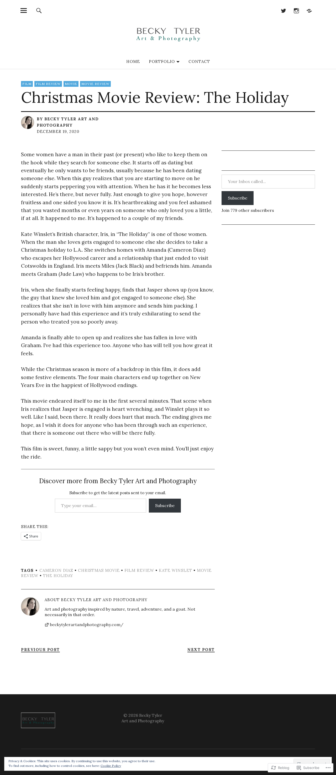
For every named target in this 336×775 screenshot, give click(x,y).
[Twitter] (283, 10)
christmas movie (99, 570)
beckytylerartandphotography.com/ (86, 624)
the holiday (58, 575)
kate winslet (175, 570)
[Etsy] (309, 10)
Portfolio (162, 61)
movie (71, 84)
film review (48, 84)
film (27, 84)
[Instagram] (296, 10)
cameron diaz (56, 570)
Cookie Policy (111, 766)
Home (133, 61)
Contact (199, 61)
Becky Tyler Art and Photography (104, 599)
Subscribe (165, 505)
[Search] (39, 10)
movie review (95, 84)
